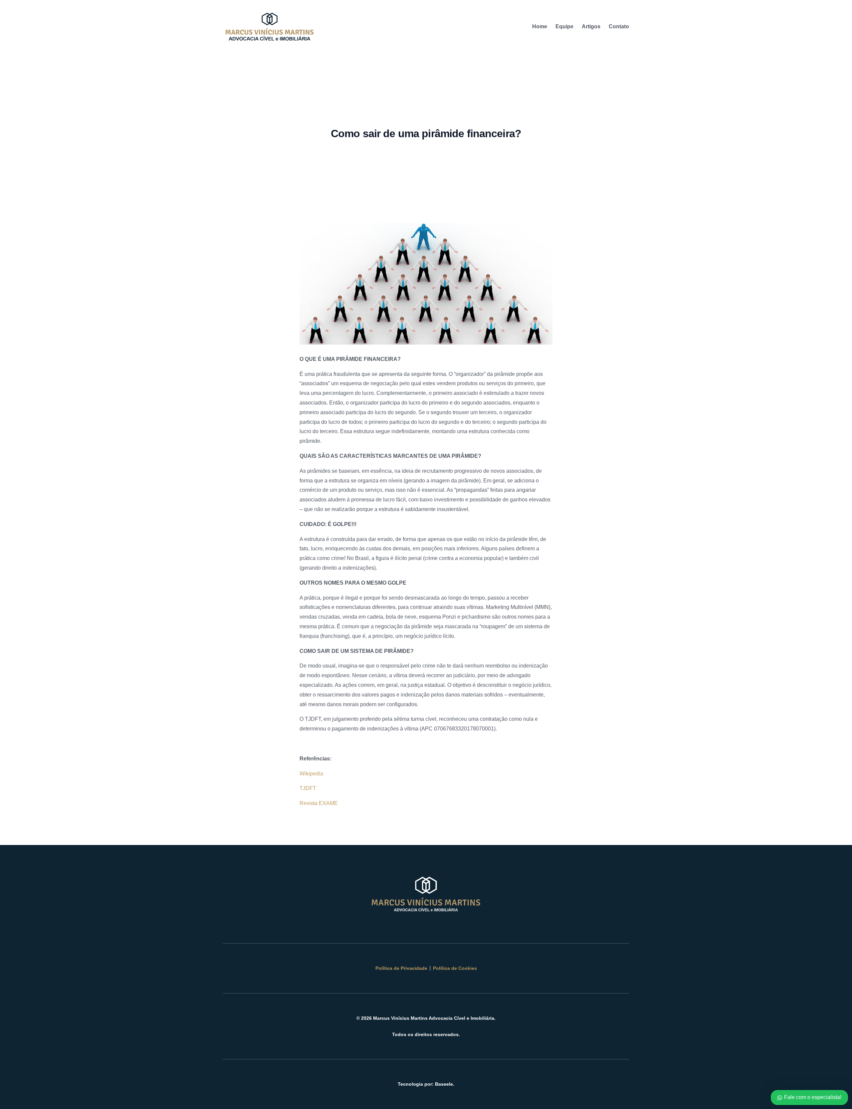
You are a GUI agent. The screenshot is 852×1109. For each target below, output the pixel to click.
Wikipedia (311, 773)
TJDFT (308, 788)
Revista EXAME (319, 803)
